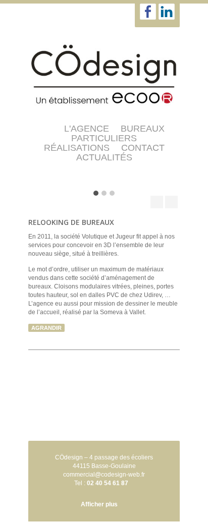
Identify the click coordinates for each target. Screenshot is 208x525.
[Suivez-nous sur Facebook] (148, 12)
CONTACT (143, 148)
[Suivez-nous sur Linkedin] (167, 12)
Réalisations (77, 148)
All (171, 202)
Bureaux (143, 129)
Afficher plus (99, 504)
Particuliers (104, 138)
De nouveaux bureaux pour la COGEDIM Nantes (156, 202)
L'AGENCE (86, 129)
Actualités (104, 157)
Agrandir (46, 328)
